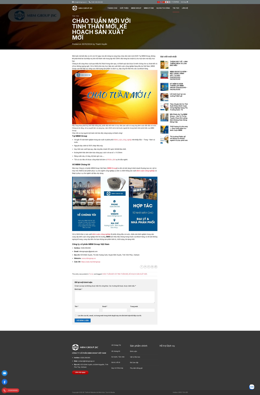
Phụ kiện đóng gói (136, 368)
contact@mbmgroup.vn (84, 361)
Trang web (134, 306)
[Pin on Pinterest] (152, 266)
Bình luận (78, 289)
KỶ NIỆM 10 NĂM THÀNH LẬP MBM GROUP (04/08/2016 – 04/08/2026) (178, 86)
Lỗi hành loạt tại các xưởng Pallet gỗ (178, 95)
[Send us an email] (178, 2)
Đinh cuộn (133, 351)
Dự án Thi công (163, 8)
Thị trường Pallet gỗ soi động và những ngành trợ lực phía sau (179, 138)
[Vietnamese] (158, 2)
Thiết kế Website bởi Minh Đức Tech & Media (100, 392)
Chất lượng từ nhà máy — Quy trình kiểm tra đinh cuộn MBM (179, 128)
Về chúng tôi (115, 351)
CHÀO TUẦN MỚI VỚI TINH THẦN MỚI (115, 274)
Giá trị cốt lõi (115, 362)
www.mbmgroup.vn (89, 258)
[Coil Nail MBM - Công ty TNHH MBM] (82, 8)
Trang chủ (112, 8)
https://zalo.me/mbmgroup (90, 262)
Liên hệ (185, 8)
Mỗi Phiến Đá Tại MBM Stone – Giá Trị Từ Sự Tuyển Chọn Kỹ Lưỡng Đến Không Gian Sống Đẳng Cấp (178, 118)
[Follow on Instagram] (174, 2)
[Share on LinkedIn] (155, 266)
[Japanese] (166, 2)
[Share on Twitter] (145, 266)
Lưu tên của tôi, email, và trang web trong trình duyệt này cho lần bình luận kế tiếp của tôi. (110, 315)
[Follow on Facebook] (172, 2)
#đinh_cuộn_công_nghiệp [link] (123, 140)
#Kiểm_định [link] (111, 160)
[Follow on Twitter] (176, 2)
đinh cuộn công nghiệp (145, 171)
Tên (76, 306)
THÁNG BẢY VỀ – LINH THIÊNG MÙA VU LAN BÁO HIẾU (178, 63)
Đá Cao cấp (134, 363)
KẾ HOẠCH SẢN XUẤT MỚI (138, 274)
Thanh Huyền (101, 44)
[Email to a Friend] (148, 266)
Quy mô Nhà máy (117, 368)
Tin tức (176, 8)
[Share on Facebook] (141, 266)
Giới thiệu (124, 8)
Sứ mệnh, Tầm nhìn (118, 357)
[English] (161, 2)
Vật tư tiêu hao (135, 357)
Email (104, 306)
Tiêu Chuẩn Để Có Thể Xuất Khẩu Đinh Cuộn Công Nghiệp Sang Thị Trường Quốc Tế (179, 107)
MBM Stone (149, 8)
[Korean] (169, 2)
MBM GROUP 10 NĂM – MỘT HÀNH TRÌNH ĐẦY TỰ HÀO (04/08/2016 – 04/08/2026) (178, 75)
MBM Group (136, 8)
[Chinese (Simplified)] (163, 2)
